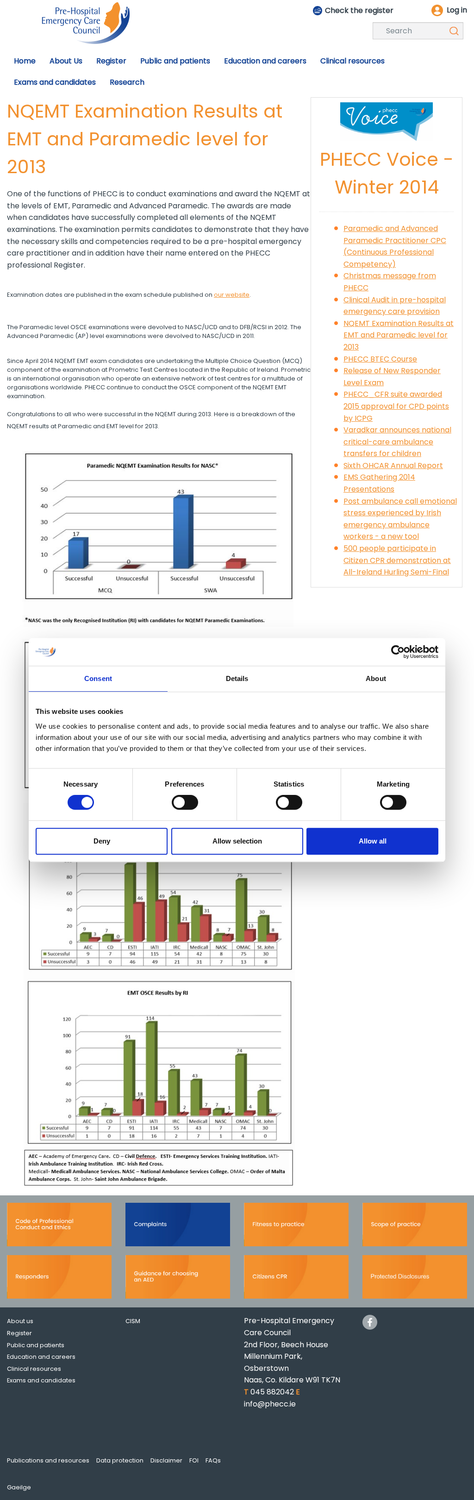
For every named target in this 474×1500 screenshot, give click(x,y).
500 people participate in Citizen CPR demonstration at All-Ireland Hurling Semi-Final (397, 560)
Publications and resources (48, 1460)
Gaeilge (19, 1487)
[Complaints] (177, 1227)
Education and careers (41, 1357)
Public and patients (35, 1345)
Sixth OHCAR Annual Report (393, 465)
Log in (457, 10)
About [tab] (376, 678)
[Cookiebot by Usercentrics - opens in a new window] (397, 652)
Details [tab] (237, 678)
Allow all (373, 841)
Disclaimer (166, 1460)
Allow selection (237, 841)
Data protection (119, 1460)
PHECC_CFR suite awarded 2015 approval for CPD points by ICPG (396, 406)
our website (231, 294)
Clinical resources (34, 1369)
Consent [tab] (98, 678)
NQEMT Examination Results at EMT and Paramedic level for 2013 (398, 335)
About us (20, 1321)
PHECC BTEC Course (380, 359)
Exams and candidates (41, 1380)
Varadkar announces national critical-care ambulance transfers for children (397, 442)
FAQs (213, 1460)
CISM (132, 1321)
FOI (194, 1460)
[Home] (85, 22)
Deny (102, 841)
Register (19, 1333)
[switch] (185, 802)
